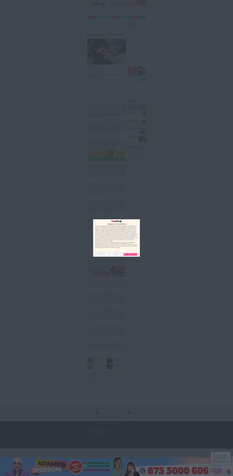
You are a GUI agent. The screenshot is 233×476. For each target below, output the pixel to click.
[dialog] (116, 238)
